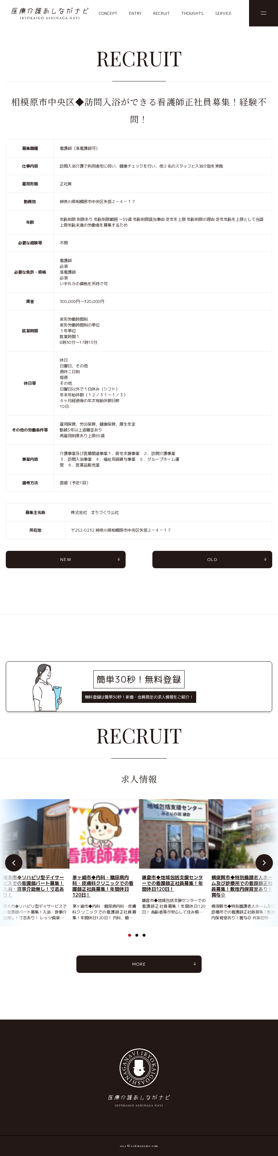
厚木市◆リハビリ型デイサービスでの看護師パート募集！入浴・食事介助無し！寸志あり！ (33, 886)
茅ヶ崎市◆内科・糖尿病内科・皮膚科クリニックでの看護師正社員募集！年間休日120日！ (103, 886)
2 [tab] (139, 937)
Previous (13, 863)
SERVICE (223, 13)
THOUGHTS (192, 13)
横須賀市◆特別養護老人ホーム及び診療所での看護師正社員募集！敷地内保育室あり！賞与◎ (242, 886)
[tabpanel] (35, 860)
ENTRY (135, 13)
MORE (139, 964)
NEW (65, 559)
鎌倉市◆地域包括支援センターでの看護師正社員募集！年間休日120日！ (172, 883)
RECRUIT (161, 13)
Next (264, 863)
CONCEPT (108, 13)
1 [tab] (131, 937)
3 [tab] (146, 937)
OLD (212, 559)
